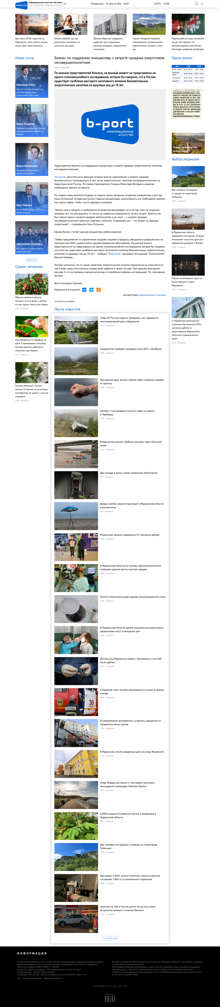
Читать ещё (111, 938)
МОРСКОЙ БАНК (175, 74)
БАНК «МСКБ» (177, 69)
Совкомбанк (176, 78)
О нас (19, 978)
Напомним (60, 177)
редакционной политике (152, 295)
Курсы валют (182, 57)
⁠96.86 (166, 3)
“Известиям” (114, 253)
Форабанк (175, 81)
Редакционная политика (53, 978)
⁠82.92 (157, 3)
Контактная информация (32, 978)
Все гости (32, 260)
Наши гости (24, 57)
